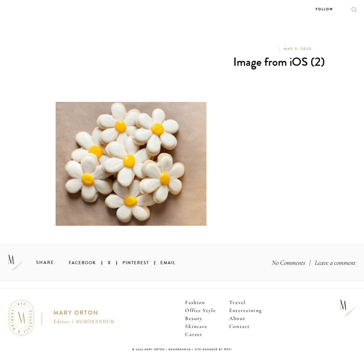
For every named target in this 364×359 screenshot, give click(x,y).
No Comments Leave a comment (313, 263)
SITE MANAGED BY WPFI (213, 349)
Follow (324, 9)
